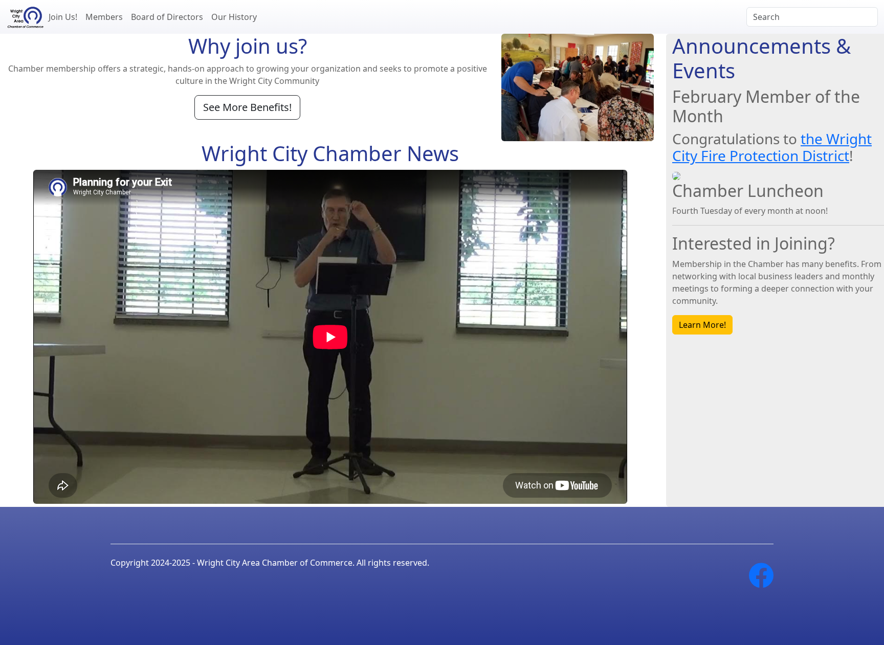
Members (104, 17)
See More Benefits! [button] (247, 107)
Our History (234, 17)
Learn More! (702, 324)
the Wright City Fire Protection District (772, 147)
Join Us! (63, 17)
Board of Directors (167, 17)
